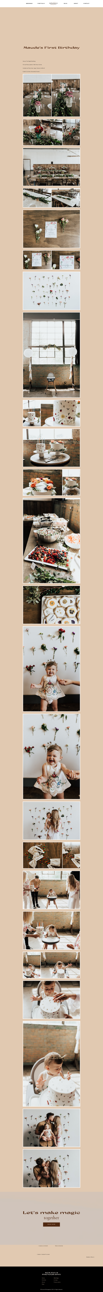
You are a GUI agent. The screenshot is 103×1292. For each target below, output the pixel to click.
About (43, 1282)
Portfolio (44, 1280)
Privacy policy (57, 1282)
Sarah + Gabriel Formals (44, 1254)
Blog (43, 1284)
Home (43, 1278)
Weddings (56, 1278)
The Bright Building (31, 61)
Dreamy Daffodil (41, 68)
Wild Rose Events (37, 64)
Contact (56, 1280)
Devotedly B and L (35, 71)
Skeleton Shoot (90, 1257)
